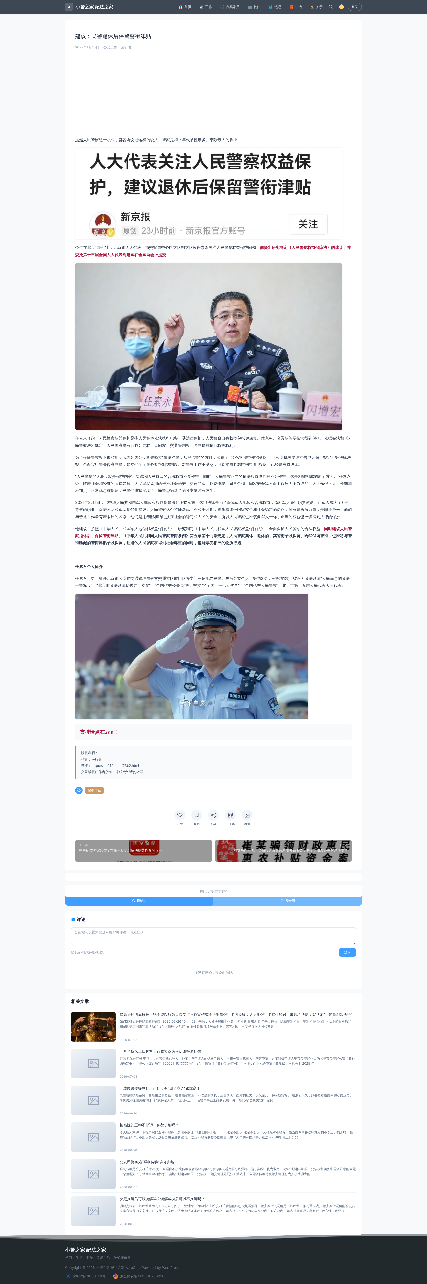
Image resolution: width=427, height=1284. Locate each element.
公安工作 (110, 47)
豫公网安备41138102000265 (143, 1276)
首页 (187, 7)
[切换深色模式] (341, 6)
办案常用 (233, 7)
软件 (257, 7)
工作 (208, 7)
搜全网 (290, 901)
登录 (355, 7)
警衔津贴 (94, 790)
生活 (298, 7)
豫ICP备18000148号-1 (91, 1276)
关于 (319, 7)
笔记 (277, 7)
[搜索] (330, 6)
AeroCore (133, 1267)
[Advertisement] (213, 95)
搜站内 (142, 901)
